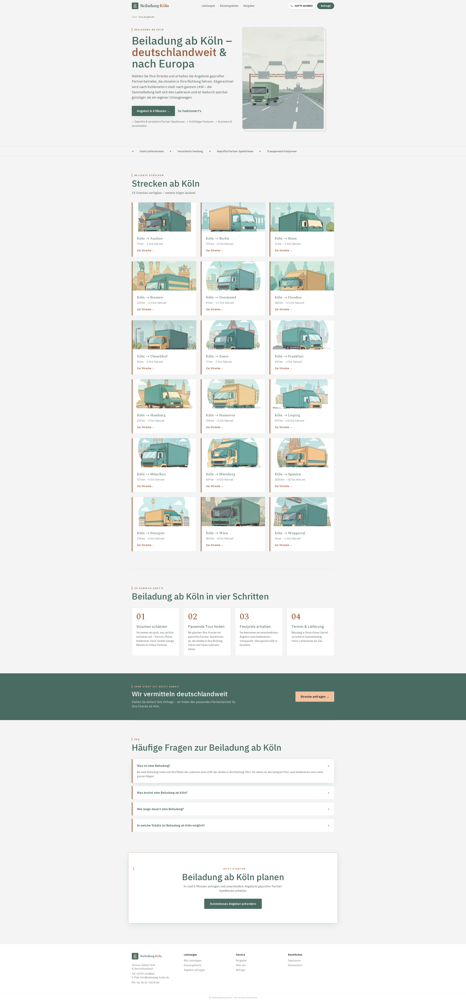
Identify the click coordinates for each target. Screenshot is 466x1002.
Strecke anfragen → (315, 696)
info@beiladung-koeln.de (154, 977)
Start (134, 16)
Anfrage (326, 5)
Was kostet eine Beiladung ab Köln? (233, 792)
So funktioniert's (189, 111)
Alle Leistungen (193, 960)
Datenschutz (295, 965)
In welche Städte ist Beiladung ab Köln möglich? (233, 825)
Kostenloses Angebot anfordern (233, 904)
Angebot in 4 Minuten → (153, 111)
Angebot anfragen (194, 970)
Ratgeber (249, 5)
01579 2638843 (304, 5)
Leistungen (208, 5)
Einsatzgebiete (229, 5)
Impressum (294, 960)
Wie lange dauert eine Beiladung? (233, 809)
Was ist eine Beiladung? (233, 766)
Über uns (241, 965)
